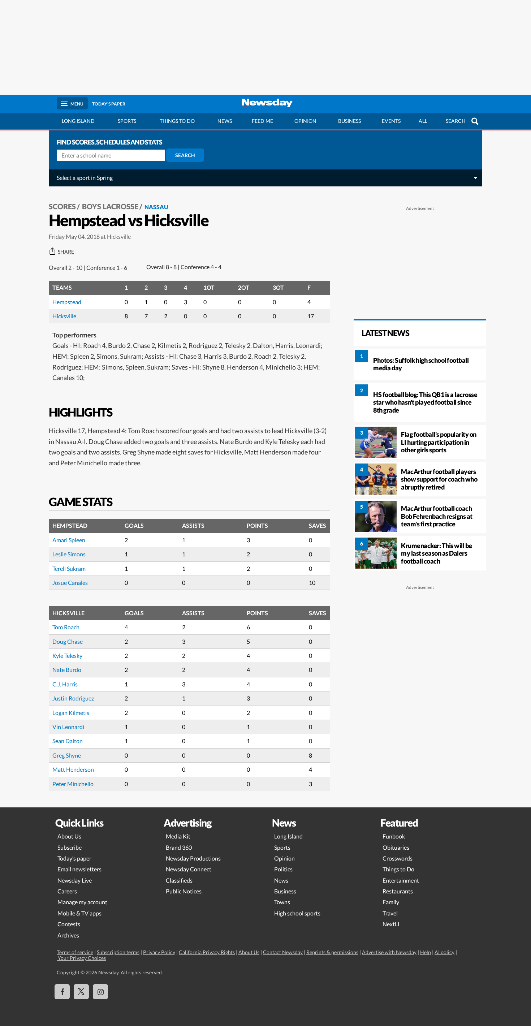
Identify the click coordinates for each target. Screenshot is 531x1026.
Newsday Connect (188, 869)
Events (391, 121)
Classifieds (179, 880)
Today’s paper (74, 858)
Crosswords (398, 858)
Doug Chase (67, 641)
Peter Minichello (73, 783)
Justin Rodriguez (73, 698)
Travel (390, 913)
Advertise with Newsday (389, 952)
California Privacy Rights (207, 952)
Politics (283, 869)
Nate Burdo (66, 669)
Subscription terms (118, 952)
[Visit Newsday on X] (81, 991)
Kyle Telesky (67, 655)
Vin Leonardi (68, 726)
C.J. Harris (65, 684)
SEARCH (456, 121)
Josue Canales (70, 582)
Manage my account (82, 901)
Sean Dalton (67, 740)
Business (349, 121)
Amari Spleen (68, 539)
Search (185, 155)
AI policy (444, 952)
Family (391, 901)
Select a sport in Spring (85, 177)
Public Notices (184, 891)
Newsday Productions (193, 858)
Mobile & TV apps (79, 913)
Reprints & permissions (332, 952)
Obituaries (396, 847)
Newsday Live (74, 880)
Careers (67, 891)
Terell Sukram (69, 568)
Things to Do (398, 869)
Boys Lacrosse (110, 206)
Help (425, 952)
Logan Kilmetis (70, 712)
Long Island (78, 121)
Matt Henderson (73, 769)
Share (66, 252)
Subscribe (69, 847)
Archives (68, 935)
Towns (282, 901)
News (224, 121)
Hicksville (64, 315)
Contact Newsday (283, 952)
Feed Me (262, 121)
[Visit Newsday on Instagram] (100, 991)
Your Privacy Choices (81, 958)
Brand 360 (179, 847)
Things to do (177, 121)
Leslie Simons (69, 554)
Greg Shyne (66, 755)
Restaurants (398, 891)
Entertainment (401, 880)
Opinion (305, 121)
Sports (127, 121)
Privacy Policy (159, 952)
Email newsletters (79, 869)
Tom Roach (65, 627)
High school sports (297, 913)
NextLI (391, 924)
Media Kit (178, 836)
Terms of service (75, 952)
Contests (68, 924)
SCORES (62, 206)
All (423, 121)
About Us (69, 836)
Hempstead (66, 301)
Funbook (394, 836)
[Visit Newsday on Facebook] (62, 991)
